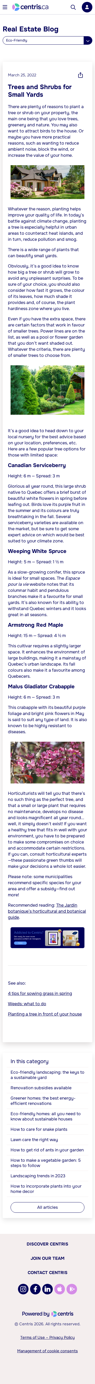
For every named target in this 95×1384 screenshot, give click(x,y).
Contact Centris (48, 1272)
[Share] (80, 75)
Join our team (47, 1258)
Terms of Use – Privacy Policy (47, 1337)
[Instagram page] (23, 1289)
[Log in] (87, 7)
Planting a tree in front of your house (45, 1014)
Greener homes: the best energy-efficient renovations (43, 1100)
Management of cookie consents (47, 1351)
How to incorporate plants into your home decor (46, 1188)
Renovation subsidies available (41, 1088)
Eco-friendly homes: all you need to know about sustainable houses (46, 1116)
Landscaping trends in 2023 (38, 1176)
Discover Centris (47, 1244)
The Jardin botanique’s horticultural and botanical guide (47, 911)
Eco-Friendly (16, 40)
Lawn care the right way (34, 1139)
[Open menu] (5, 7)
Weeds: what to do (27, 1004)
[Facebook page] (35, 1289)
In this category (30, 1061)
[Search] (73, 7)
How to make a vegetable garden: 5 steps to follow (46, 1162)
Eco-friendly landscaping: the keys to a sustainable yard (47, 1074)
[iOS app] (59, 1289)
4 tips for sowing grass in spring (40, 993)
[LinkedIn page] (47, 1289)
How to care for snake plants (39, 1129)
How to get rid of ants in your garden (47, 1150)
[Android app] (71, 1289)
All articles (47, 1207)
